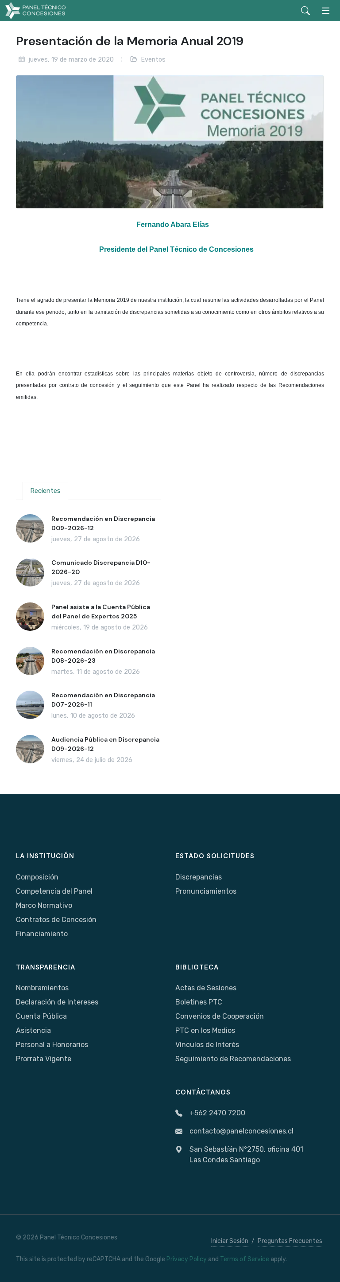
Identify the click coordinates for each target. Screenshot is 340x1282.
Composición (37, 877)
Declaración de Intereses (57, 1002)
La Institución (45, 856)
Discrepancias (198, 877)
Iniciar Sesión (229, 1241)
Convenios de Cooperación (219, 1016)
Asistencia (33, 1030)
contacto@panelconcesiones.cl (241, 1131)
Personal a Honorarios (52, 1044)
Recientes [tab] (45, 491)
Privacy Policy (186, 1259)
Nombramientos (42, 988)
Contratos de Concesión (56, 919)
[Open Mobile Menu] (325, 10)
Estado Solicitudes (215, 856)
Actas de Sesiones (205, 988)
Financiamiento (42, 934)
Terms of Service (244, 1259)
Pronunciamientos (205, 891)
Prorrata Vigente (43, 1059)
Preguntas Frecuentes (290, 1241)
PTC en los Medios (205, 1030)
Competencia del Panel (54, 891)
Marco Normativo (44, 905)
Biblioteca (197, 967)
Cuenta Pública (41, 1016)
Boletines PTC (198, 1002)
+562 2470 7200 (217, 1113)
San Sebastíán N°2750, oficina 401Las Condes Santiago (246, 1154)
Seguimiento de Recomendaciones (233, 1059)
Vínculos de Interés (207, 1044)
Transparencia (45, 967)
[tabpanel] (88, 639)
